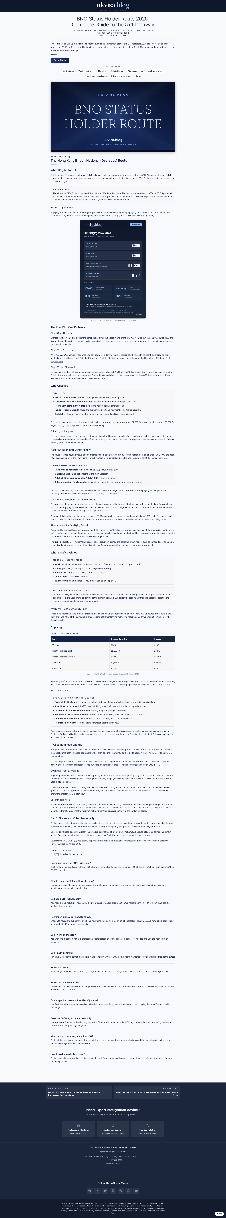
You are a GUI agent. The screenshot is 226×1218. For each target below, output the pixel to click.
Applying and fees (155, 71)
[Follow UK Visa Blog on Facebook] (90, 1191)
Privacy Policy (88, 1211)
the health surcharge (118, 493)
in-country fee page (134, 835)
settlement (134, 358)
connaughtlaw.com (113, 1163)
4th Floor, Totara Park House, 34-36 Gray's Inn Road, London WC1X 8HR (113, 1157)
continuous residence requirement (137, 545)
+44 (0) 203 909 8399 (113, 1160)
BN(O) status (68, 71)
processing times (143, 685)
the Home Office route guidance (153, 841)
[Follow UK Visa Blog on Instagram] (128, 1191)
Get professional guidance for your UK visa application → (113, 1115)
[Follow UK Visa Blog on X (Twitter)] (97, 1191)
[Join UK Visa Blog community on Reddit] (105, 1191)
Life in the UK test (152, 358)
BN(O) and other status (121, 76)
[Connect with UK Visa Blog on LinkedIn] (113, 1191)
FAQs (138, 76)
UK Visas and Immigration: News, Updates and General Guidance (119, 30)
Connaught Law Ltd (126, 1148)
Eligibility (102, 71)
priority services (163, 685)
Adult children (117, 71)
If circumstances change (96, 76)
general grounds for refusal (115, 765)
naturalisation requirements (82, 835)
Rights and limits (135, 71)
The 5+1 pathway (86, 71)
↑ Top (219, 1214)
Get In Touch (60, 60)
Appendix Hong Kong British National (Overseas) (111, 841)
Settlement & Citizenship (115, 33)
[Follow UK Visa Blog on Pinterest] (121, 1191)
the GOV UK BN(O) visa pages (73, 841)
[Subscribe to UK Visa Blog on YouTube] (136, 1191)
